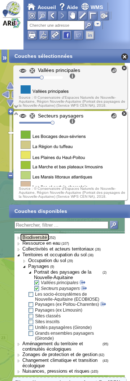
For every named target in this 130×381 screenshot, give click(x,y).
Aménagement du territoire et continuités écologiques (52, 346)
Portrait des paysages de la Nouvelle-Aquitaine (62, 274)
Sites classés (48, 315)
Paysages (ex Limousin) (58, 310)
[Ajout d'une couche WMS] (104, 15)
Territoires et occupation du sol (54, 254)
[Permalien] (55, 35)
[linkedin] (90, 35)
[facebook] (66, 35)
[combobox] (97, 24)
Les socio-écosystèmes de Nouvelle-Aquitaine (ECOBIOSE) (67, 297)
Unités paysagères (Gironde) (63, 327)
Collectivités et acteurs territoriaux (58, 249)
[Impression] (32, 35)
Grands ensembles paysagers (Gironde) (64, 336)
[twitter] (78, 35)
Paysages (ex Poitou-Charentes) (67, 304)
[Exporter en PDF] (43, 35)
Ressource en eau (41, 243)
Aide (69, 7)
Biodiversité (34, 237)
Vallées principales (59, 282)
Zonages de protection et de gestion (60, 354)
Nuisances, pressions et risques (56, 371)
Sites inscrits (47, 321)
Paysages (38, 266)
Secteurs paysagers (60, 288)
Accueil (47, 7)
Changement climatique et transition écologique (60, 363)
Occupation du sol (47, 260)
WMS (97, 7)
